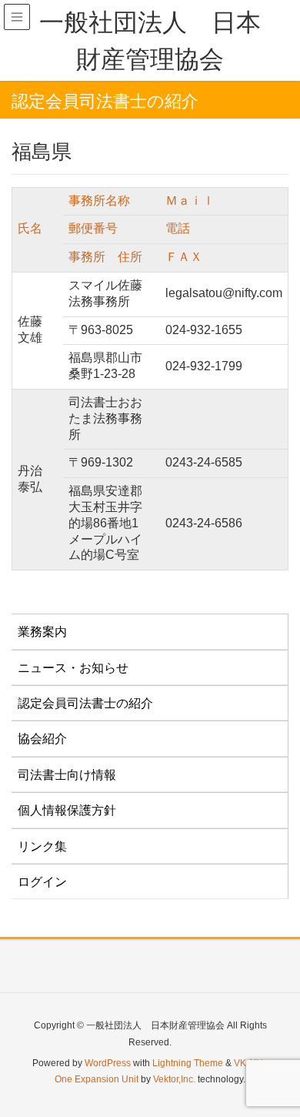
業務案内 (42, 631)
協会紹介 (42, 738)
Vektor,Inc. (174, 1079)
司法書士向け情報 (67, 774)
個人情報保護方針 (67, 810)
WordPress (108, 1063)
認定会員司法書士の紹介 (85, 703)
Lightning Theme (187, 1063)
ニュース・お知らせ (73, 667)
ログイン (42, 881)
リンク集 (42, 846)
